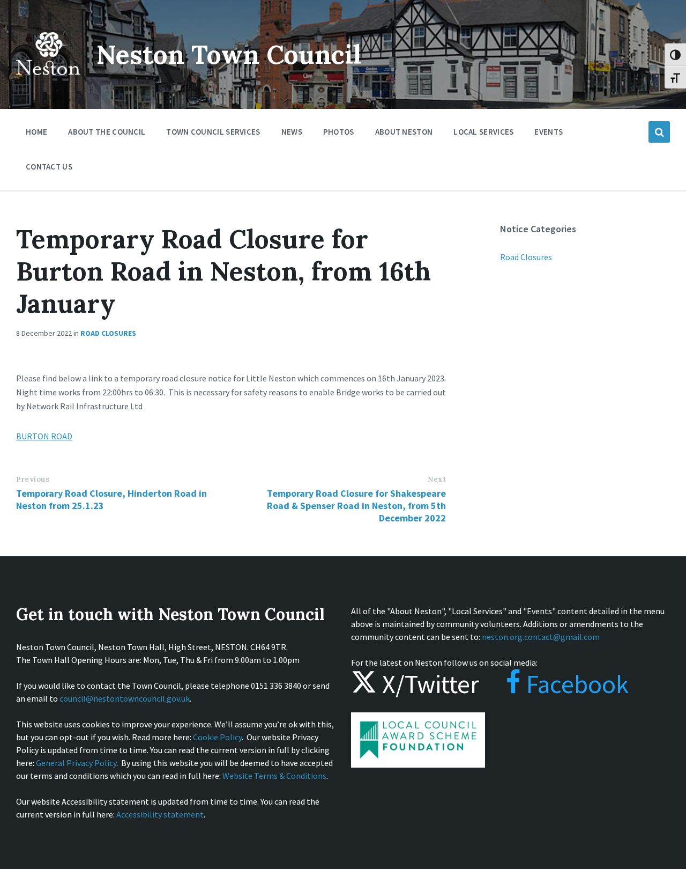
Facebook (575, 684)
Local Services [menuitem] (483, 132)
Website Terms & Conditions (274, 775)
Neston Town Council (228, 54)
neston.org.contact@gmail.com (541, 636)
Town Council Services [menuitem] (213, 132)
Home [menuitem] (36, 132)
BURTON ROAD (44, 436)
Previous (32, 479)
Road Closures (108, 333)
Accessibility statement (160, 814)
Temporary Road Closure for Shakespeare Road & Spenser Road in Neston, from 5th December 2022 (356, 505)
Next (437, 479)
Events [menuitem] (548, 132)
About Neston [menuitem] (404, 132)
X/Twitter (428, 684)
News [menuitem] (291, 132)
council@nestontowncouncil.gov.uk (124, 698)
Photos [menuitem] (338, 132)
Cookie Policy (217, 737)
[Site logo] (48, 82)
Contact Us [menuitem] (49, 166)
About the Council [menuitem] (106, 132)
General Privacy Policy (76, 762)
